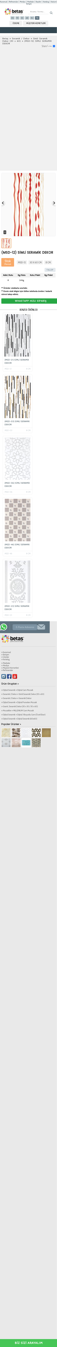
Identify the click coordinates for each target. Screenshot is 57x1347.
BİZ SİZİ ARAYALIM (29, 1343)
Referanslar (13, 2)
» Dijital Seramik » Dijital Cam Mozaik (17, 690)
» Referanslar (7, 670)
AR (27, 18)
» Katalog (5, 659)
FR (17, 18)
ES (22, 18)
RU (32, 18)
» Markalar (5, 663)
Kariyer (53, 2)
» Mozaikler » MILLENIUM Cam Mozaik (17, 710)
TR (37, 18)
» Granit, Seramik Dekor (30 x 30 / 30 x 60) (19, 706)
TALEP (50, 270)
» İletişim (5, 654)
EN (12, 18)
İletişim (29, 4)
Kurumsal (3, 2)
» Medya (5, 665)
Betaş (5, 38)
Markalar (30, 2)
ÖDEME (16, 23)
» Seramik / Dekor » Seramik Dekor (16, 698)
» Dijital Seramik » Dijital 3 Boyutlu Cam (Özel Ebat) (23, 714)
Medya (22, 2)
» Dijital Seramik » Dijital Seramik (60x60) (19, 719)
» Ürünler (5, 657)
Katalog (46, 2)
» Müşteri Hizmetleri (10, 668)
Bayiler (38, 2)
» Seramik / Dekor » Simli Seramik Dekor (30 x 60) (22, 694)
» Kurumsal (6, 652)
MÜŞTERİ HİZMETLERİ (36, 23)
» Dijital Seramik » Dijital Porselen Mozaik (19, 702)
